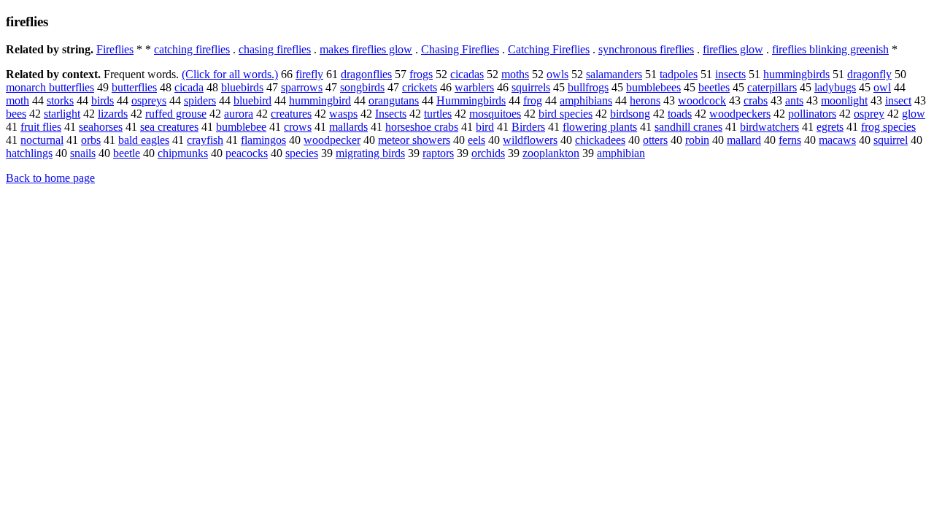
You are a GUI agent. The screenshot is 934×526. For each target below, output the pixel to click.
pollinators (812, 113)
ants (794, 100)
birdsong (630, 113)
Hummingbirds (471, 100)
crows (298, 127)
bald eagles (143, 140)
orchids (488, 153)
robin (697, 140)
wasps (343, 113)
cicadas (467, 74)
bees (16, 113)
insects (730, 74)
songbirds (362, 87)
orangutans (393, 100)
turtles (438, 113)
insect (898, 100)
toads (680, 113)
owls (557, 74)
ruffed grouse (176, 113)
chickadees (600, 140)
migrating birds (370, 153)
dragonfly (869, 74)
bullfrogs (588, 87)
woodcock (702, 100)
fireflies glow (733, 49)
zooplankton (550, 153)
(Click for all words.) (230, 74)
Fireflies (115, 49)
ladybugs (835, 87)
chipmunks (183, 153)
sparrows (302, 87)
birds (102, 100)
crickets (419, 87)
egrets (830, 127)
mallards (348, 127)
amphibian (621, 153)
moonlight (844, 100)
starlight (62, 113)
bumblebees (653, 87)
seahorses (101, 127)
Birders (528, 127)
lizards (113, 113)
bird (485, 127)
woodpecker (332, 140)
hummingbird (320, 100)
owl (882, 87)
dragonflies (366, 74)
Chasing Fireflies (460, 49)
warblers (474, 87)
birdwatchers (769, 127)
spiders (200, 100)
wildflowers (530, 140)
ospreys (148, 100)
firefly (309, 74)
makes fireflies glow (366, 49)
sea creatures (169, 127)
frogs (421, 74)
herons (645, 100)
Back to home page (50, 178)
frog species (888, 127)
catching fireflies (192, 49)
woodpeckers (740, 113)
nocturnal (41, 140)
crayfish (205, 140)
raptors (438, 153)
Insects (390, 113)
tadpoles (679, 74)
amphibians (586, 100)
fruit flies (40, 127)
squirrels (531, 87)
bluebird (252, 100)
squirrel (890, 140)
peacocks (246, 153)
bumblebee (241, 127)
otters (655, 140)
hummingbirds (796, 74)
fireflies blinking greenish (830, 49)
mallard (744, 140)
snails (83, 153)
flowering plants (600, 127)
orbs (91, 140)
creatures (291, 113)
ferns (790, 140)
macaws (837, 140)
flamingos (263, 140)
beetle (126, 153)
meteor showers (414, 140)
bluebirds (242, 87)
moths (515, 74)
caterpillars (772, 87)
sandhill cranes (688, 127)
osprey (869, 113)
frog (532, 100)
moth (17, 100)
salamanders (614, 74)
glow (913, 113)
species (301, 153)
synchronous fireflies (646, 49)
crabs (756, 100)
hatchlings (29, 153)
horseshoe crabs (421, 127)
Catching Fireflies (549, 49)
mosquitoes (495, 113)
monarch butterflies (50, 87)
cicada (189, 87)
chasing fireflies (275, 49)
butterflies (134, 87)
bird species (566, 113)
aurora (238, 113)
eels (476, 140)
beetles (714, 87)
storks (60, 100)
